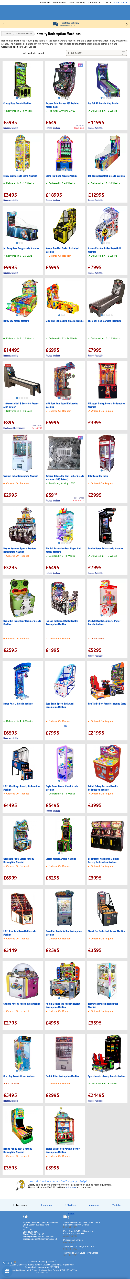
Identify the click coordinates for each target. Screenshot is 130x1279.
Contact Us (94, 2)
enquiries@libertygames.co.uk (43, 1239)
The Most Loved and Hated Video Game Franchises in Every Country (81, 1223)
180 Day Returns (70, 22)
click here (71, 1187)
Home (8, 34)
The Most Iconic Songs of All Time (78, 1246)
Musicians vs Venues (73, 1240)
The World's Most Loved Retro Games (80, 1253)
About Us (45, 2)
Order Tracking (77, 2)
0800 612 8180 (120, 2)
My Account (59, 2)
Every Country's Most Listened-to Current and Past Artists (78, 1232)
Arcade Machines (24, 34)
